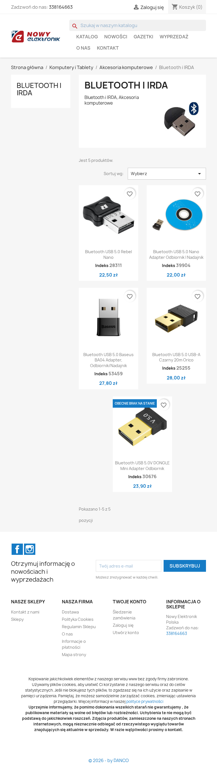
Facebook (17, 549)
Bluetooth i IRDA (39, 89)
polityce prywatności (144, 701)
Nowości (115, 37)
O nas (83, 48)
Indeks (101, 265)
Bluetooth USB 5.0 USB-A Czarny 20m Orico (176, 357)
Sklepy (17, 619)
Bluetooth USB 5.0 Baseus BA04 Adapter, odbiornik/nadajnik (108, 360)
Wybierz (167, 173)
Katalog (87, 37)
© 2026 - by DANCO (108, 760)
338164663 (61, 7)
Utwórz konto (126, 632)
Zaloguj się (123, 625)
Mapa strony (74, 654)
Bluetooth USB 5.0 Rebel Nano (108, 254)
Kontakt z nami (25, 612)
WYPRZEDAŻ (174, 37)
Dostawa (70, 612)
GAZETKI (143, 37)
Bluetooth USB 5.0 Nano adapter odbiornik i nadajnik (176, 254)
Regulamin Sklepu (79, 626)
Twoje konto (129, 602)
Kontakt (108, 48)
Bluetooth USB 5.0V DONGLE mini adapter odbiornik (142, 465)
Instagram (29, 549)
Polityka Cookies (78, 619)
